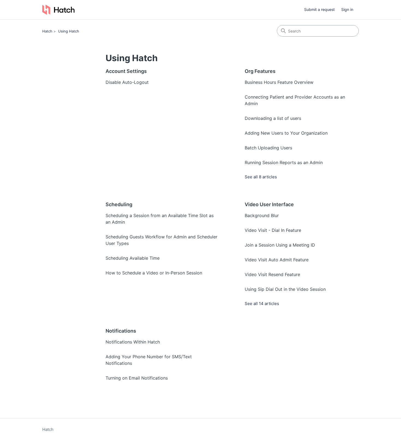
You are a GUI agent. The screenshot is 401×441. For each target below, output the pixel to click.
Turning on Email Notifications (137, 378)
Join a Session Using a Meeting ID (280, 245)
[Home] (58, 10)
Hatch (47, 31)
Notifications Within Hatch (133, 342)
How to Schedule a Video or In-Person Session (154, 273)
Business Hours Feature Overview (279, 82)
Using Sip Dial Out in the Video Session (285, 289)
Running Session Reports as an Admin (284, 162)
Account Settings (126, 71)
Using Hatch (68, 31)
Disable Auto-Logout (127, 82)
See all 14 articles (262, 303)
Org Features (260, 71)
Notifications (121, 331)
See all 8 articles (261, 176)
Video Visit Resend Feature (272, 274)
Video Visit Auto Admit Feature (277, 259)
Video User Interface (269, 204)
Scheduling (119, 204)
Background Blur (262, 215)
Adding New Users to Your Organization (286, 133)
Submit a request (319, 9)
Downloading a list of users (273, 118)
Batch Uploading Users (268, 147)
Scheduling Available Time (133, 258)
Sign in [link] (347, 9)
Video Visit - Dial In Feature (273, 230)
